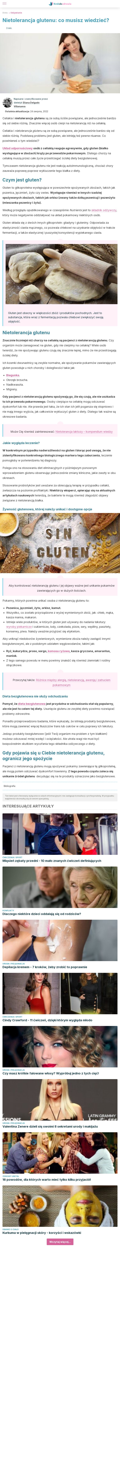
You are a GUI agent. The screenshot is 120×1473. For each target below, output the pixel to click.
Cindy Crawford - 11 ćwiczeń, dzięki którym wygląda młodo (47, 1020)
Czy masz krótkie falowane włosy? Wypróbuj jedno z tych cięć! (50, 1073)
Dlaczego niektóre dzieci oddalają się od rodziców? (41, 914)
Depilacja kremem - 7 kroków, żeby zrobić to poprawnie (44, 967)
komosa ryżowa (59, 651)
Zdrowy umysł (10, 1176)
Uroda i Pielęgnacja (13, 964)
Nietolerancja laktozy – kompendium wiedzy (84, 431)
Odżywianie (16, 13)
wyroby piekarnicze (19, 626)
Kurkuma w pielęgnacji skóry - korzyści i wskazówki (41, 1233)
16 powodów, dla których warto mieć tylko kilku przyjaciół (46, 1179)
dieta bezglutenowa (31, 703)
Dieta (5, 13)
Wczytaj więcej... (60, 1241)
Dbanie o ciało (10, 1229)
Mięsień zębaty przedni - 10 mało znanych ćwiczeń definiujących (51, 861)
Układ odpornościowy (17, 148)
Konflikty (8, 910)
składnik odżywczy (103, 210)
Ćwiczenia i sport (12, 857)
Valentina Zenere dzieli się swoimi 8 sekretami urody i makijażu (50, 1126)
